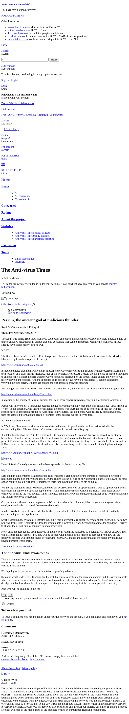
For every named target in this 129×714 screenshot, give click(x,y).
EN (8, 170)
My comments (22, 199)
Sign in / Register (10, 80)
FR (16, 170)
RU (3, 170)
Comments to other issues (14, 659)
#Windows (28, 546)
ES (12, 170)
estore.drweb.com (17, 30)
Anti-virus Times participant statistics (34, 238)
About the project (10, 668)
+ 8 (4, 595)
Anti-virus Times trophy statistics (32, 235)
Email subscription (24, 258)
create (44, 598)
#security (17, 546)
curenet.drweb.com (18, 39)
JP (19, 170)
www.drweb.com (17, 27)
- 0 (10, 595)
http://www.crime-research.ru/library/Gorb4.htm (26, 394)
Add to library (11, 129)
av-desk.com (15, 36)
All (16, 193)
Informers (20, 261)
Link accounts (8, 109)
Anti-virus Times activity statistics (32, 232)
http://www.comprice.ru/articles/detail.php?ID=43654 (29, 452)
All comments (22, 196)
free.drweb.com (16, 33)
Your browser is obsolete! (15, 4)
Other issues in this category (16, 304)
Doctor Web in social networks (17, 103)
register (113, 283)
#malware (6, 546)
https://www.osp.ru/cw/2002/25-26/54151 (23, 364)
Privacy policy (29, 668)
